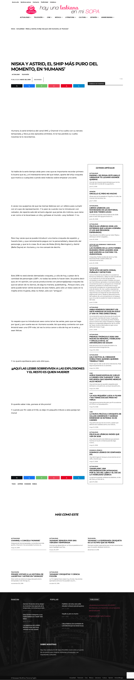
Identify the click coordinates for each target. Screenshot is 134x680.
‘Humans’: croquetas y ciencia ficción (64, 575)
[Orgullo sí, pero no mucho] (55, 616)
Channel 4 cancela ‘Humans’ (25, 540)
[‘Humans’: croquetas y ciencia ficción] (67, 561)
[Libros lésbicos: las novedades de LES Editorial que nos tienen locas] (55, 626)
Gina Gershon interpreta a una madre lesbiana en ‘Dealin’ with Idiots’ (33, 617)
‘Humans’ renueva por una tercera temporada (62, 541)
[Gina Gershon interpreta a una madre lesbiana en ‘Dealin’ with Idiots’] (16, 617)
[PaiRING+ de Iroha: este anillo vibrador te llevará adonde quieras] (55, 606)
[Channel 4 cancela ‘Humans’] (28, 528)
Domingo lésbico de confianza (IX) (105, 453)
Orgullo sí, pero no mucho (103, 194)
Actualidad (20, 29)
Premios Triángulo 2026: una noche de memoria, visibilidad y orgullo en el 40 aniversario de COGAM (104, 340)
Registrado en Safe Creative (99, 616)
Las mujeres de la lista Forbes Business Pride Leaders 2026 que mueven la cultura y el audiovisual (105, 251)
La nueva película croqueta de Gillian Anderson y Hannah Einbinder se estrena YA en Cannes (105, 417)
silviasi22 (38, 79)
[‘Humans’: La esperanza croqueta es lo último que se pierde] (105, 528)
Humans (27, 484)
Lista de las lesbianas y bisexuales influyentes (102, 245)
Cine (91, 373)
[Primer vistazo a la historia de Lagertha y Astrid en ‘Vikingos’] (28, 561)
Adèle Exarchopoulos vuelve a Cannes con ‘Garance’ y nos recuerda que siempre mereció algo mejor (105, 378)
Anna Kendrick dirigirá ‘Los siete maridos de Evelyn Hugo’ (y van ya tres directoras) (104, 311)
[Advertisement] (67, 45)
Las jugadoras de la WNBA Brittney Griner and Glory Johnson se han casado (31, 627)
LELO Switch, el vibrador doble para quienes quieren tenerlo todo (103, 359)
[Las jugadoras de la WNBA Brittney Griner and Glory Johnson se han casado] (16, 628)
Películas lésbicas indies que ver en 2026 (104, 435)
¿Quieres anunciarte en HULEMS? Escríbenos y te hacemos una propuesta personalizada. (104, 608)
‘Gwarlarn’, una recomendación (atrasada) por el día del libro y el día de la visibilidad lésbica (105, 472)
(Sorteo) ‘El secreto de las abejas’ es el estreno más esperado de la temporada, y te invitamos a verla (33, 606)
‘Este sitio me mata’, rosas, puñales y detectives (102, 271)
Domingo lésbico (95, 450)
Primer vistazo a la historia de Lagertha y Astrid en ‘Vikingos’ (27, 575)
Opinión (92, 191)
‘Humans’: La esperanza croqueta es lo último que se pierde (105, 541)
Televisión (25, 74)
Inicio (13, 29)
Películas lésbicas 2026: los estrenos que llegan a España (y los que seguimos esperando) (104, 229)
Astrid (20, 484)
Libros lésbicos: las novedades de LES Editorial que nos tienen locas (103, 210)
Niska (34, 484)
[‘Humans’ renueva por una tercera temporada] (67, 528)
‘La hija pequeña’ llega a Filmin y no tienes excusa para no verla (105, 398)
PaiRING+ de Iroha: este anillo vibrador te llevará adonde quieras (104, 177)
